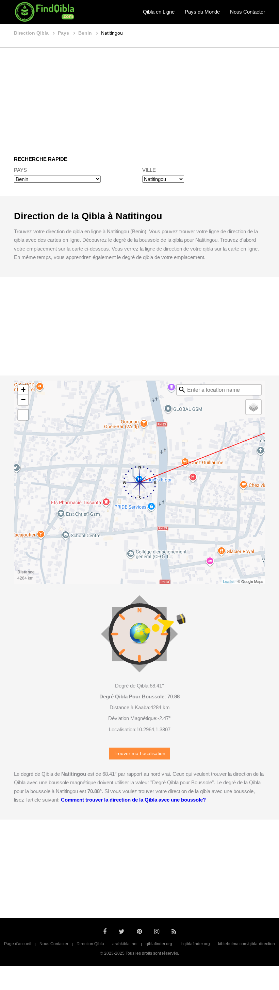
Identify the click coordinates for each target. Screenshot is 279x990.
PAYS (20, 170)
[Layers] (253, 407)
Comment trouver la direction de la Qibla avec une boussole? (133, 800)
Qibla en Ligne (159, 12)
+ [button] (23, 389)
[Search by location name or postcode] (182, 390)
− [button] (23, 400)
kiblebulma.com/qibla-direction (246, 943)
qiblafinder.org (159, 943)
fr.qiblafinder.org (195, 943)
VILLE (149, 170)
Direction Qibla (90, 943)
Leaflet (228, 581)
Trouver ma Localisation (139, 753)
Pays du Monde (202, 12)
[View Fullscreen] (23, 415)
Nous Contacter (247, 12)
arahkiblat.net (124, 943)
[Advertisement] (139, 96)
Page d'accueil (17, 943)
